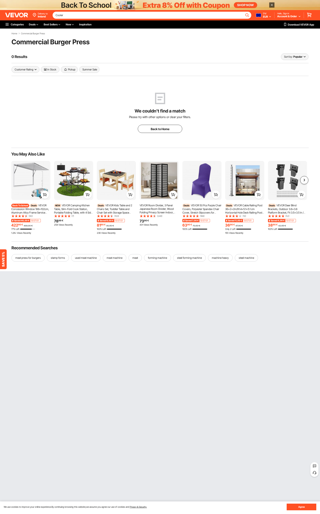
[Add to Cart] (45, 195)
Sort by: (288, 56)
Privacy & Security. (138, 506)
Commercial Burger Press (33, 33)
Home (14, 33)
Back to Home (160, 129)
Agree (301, 506)
